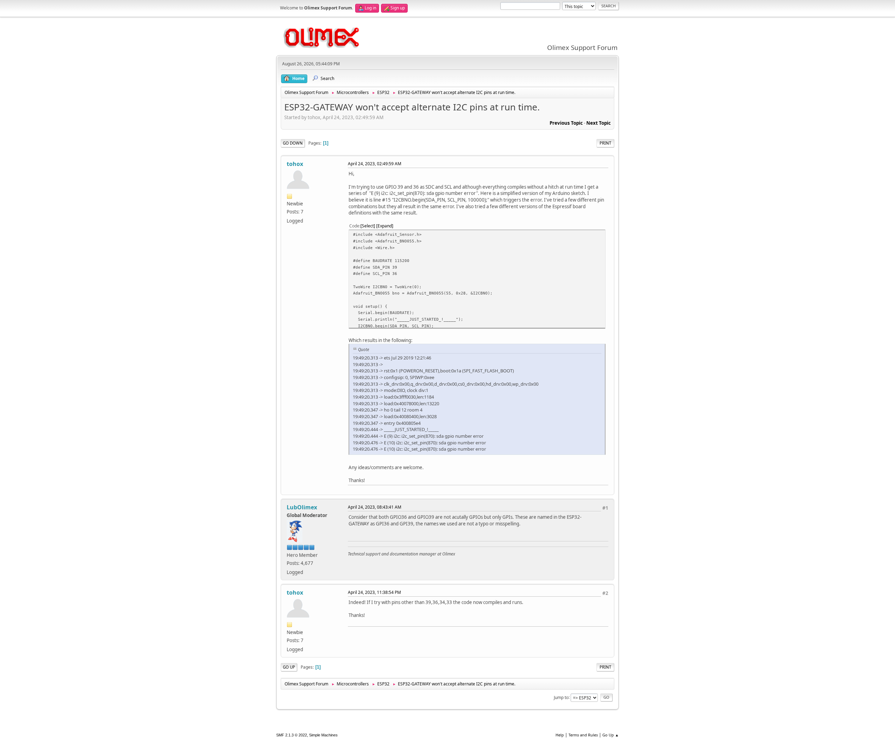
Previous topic (566, 123)
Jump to (561, 697)
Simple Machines (323, 735)
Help (560, 734)
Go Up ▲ (610, 734)
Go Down (293, 143)
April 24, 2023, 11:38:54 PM (374, 592)
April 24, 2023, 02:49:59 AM (374, 164)
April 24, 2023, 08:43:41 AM (374, 507)
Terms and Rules (583, 734)
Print (605, 143)
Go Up (289, 667)
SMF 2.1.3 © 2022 (291, 735)
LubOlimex (302, 507)
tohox (295, 164)
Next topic (598, 123)
